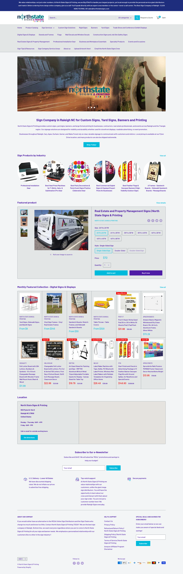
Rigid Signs (83, 28)
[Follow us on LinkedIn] (82, 563)
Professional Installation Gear (64, 42)
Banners (94, 28)
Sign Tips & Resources (25, 48)
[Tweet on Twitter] (156, 220)
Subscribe (113, 468)
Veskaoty (23, 363)
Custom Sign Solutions (66, 28)
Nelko (96, 363)
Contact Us (108, 521)
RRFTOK (71, 363)
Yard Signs (105, 28)
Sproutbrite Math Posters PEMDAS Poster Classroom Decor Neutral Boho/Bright (153, 368)
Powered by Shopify (24, 567)
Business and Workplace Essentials (92, 42)
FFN (119, 363)
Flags (59, 35)
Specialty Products (117, 42)
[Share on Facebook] (148, 220)
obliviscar (48, 363)
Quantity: (98, 265)
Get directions (29, 437)
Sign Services (47, 28)
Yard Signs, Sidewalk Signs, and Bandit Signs (29, 323)
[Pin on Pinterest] (152, 220)
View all (163, 155)
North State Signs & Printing (106, 221)
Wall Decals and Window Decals (77, 35)
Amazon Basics (148, 317)
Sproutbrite (147, 363)
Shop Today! (91, 145)
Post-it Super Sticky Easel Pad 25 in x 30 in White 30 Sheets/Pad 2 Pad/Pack (128, 322)
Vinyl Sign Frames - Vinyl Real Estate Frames (53, 323)
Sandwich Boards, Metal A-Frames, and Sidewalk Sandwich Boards (79, 324)
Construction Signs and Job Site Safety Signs (110, 35)
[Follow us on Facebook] (74, 563)
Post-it (121, 317)
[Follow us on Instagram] (78, 563)
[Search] (137, 17)
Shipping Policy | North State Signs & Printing (115, 535)
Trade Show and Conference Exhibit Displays (130, 28)
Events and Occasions (136, 42)
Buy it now (146, 273)
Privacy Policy (109, 525)
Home (19, 28)
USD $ (20, 559)
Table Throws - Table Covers (101, 323)
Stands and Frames (46, 35)
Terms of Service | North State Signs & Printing (115, 541)
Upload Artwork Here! (82, 48)
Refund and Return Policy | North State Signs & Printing (114, 529)
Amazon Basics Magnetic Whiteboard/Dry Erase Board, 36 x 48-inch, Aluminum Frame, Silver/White (152, 325)
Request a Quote (146, 17)
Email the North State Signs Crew (107, 48)
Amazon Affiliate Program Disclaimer (114, 547)
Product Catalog (32, 28)
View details (161, 203)
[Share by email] (160, 220)
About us (67, 48)
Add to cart (111, 273)
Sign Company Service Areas (49, 48)
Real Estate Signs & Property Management (33, 42)
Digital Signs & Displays (26, 35)
